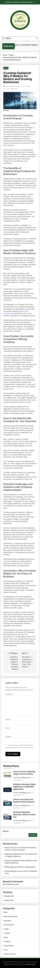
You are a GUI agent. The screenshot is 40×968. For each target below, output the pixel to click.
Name (8, 719)
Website (8, 737)
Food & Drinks (9, 925)
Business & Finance (11, 916)
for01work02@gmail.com (13, 86)
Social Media (8, 946)
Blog (6, 68)
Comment (9, 694)
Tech (5, 950)
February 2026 (9, 896)
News (6, 937)
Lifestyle (7, 933)
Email (8, 728)
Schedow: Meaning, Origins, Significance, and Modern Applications (24, 786)
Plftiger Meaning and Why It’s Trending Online (19, 2)
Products (7, 941)
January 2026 (8, 900)
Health (6, 929)
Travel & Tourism (10, 954)
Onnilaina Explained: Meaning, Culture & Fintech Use (24, 814)
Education (7, 921)
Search (6, 831)
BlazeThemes (30, 964)
